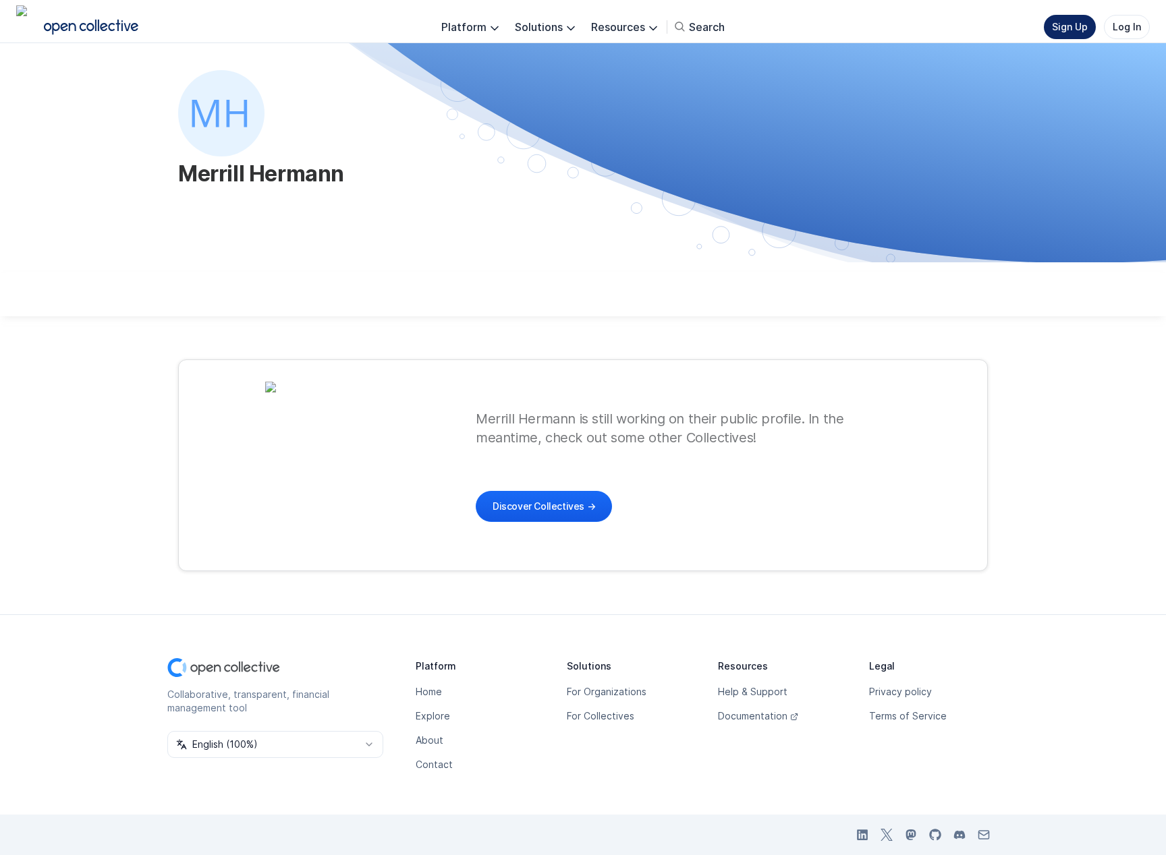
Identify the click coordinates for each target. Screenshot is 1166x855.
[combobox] (275, 744)
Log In (1127, 26)
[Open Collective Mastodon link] (910, 834)
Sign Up (1070, 26)
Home (429, 691)
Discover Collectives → (544, 506)
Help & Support (752, 691)
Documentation (752, 715)
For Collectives (600, 715)
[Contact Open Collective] (983, 834)
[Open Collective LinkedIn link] (862, 834)
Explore (433, 715)
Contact (434, 764)
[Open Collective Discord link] (959, 834)
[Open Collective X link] (886, 834)
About (429, 740)
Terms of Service (908, 715)
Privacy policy (900, 691)
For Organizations (606, 691)
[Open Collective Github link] (935, 834)
